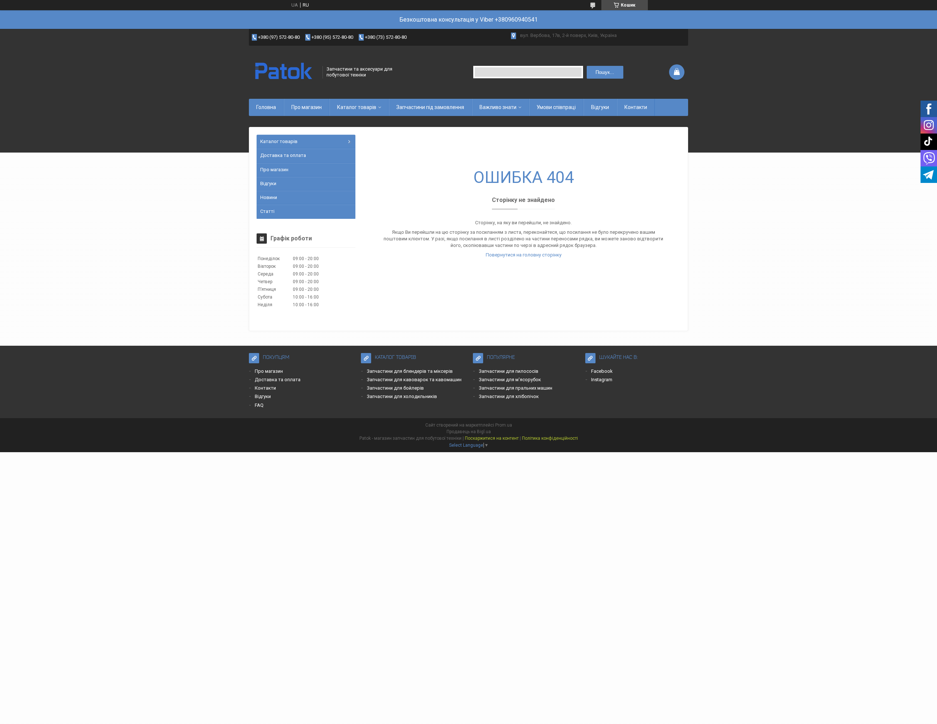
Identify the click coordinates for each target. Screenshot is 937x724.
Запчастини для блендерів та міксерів (410, 371)
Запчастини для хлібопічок (509, 396)
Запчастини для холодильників (402, 396)
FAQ (259, 405)
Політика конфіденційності (550, 438)
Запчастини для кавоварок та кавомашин (414, 379)
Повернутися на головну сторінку (523, 255)
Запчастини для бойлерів (395, 388)
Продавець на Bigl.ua (469, 431)
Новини (268, 197)
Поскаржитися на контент (492, 438)
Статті (267, 211)
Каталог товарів (356, 107)
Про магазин (306, 107)
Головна (266, 107)
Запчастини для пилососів (508, 371)
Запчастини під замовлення (430, 107)
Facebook (602, 371)
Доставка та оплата (283, 155)
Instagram (601, 379)
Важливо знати (497, 107)
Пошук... (605, 72)
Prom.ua (503, 425)
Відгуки (600, 107)
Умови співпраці (556, 107)
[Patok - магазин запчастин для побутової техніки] (283, 72)
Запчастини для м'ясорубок (510, 379)
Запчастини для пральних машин (515, 388)
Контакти (635, 107)
